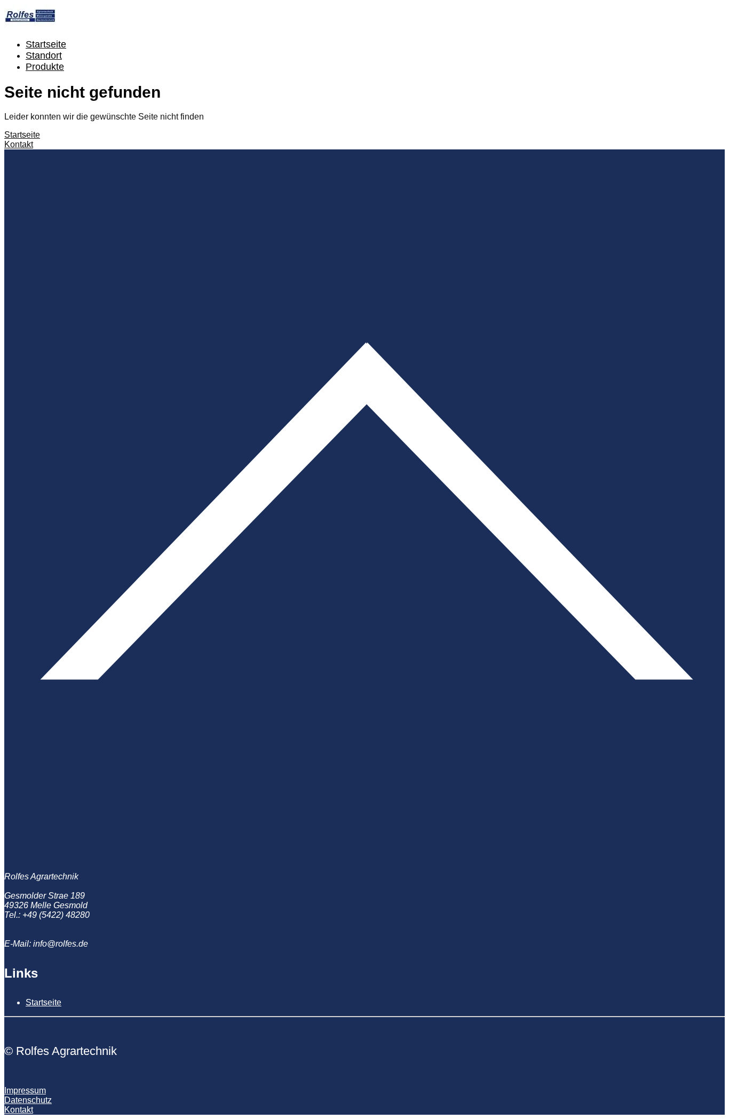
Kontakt (18, 144)
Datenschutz (28, 1100)
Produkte (45, 66)
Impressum (25, 1090)
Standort (44, 55)
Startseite (46, 44)
